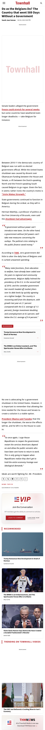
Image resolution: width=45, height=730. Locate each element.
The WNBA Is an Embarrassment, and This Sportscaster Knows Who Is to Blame (19, 596)
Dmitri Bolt (7, 636)
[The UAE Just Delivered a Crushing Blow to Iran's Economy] (22, 695)
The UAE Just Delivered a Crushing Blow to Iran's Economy (22, 710)
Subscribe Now (33, 518)
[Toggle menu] (4, 3)
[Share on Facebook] (12, 479)
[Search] (41, 3)
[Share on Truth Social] (8, 479)
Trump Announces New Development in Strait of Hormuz (22, 559)
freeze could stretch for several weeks (20, 109)
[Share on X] (3, 479)
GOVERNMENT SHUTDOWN (10, 488)
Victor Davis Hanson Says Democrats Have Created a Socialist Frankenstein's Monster (22, 631)
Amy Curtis (7, 600)
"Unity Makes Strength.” (14, 194)
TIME (16, 252)
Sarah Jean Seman (9, 20)
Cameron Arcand (9, 564)
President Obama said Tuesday (17, 419)
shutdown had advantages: (18, 219)
